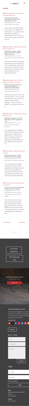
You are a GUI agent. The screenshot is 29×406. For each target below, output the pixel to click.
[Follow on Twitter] (12, 323)
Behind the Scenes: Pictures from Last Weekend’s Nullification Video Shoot (13, 86)
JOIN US (15, 283)
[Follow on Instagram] (25, 323)
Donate (12, 329)
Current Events (14, 58)
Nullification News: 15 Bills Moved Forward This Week (13, 156)
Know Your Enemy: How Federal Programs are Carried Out (14, 188)
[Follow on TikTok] (19, 323)
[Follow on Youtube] (9, 323)
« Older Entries (6, 222)
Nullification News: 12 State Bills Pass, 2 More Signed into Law (14, 119)
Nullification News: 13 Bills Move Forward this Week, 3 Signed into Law (13, 52)
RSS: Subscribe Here (14, 258)
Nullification (21, 58)
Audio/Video (16, 24)
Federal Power (12, 194)
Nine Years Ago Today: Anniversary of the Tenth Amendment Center (12, 19)
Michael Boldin (9, 22)
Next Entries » (22, 222)
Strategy (18, 194)
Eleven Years (14, 192)
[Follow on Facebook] (16, 323)
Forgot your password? (13, 381)
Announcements (8, 24)
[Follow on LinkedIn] (22, 323)
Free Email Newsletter (14, 250)
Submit (21, 361)
